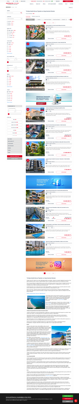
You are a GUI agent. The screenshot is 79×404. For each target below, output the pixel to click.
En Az (8, 66)
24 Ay (10, 100)
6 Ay (10, 93)
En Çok (16, 66)
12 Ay (10, 95)
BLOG (66, 3)
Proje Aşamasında (12, 108)
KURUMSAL (61, 3)
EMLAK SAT (38, 3)
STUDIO (10, 44)
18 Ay (10, 98)
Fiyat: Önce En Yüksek (47, 19)
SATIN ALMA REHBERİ (52, 3)
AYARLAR (67, 401)
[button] (43, 31)
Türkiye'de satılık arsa (49, 375)
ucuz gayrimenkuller (60, 299)
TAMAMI (12, 30)
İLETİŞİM (71, 3)
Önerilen (39, 19)
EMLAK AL (31, 3)
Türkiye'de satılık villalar (31, 345)
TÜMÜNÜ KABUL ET (67, 396)
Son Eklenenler (30, 19)
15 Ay (10, 96)
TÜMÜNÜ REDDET (67, 398)
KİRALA (44, 3)
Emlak (16, 7)
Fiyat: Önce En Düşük (56, 19)
